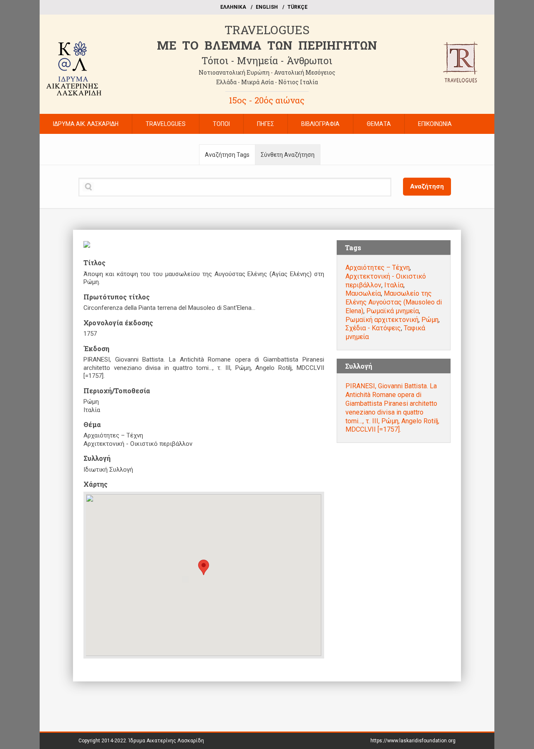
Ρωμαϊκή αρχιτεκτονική (381, 320)
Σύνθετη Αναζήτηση (288, 154)
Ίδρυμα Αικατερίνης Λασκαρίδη (166, 741)
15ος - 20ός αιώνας (267, 100)
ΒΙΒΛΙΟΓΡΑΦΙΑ (320, 124)
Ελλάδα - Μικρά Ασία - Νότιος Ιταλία (267, 82)
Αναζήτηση (427, 186)
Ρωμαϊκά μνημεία (392, 311)
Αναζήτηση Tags (227, 154)
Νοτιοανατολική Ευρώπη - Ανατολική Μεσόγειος (267, 72)
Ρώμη (429, 320)
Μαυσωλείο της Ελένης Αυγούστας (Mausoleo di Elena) (393, 302)
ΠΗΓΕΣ (265, 124)
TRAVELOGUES (267, 30)
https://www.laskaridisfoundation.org (413, 741)
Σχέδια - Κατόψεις (373, 328)
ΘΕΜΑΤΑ (379, 124)
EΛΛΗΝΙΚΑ (233, 7)
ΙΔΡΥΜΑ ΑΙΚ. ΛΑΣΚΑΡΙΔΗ (85, 124)
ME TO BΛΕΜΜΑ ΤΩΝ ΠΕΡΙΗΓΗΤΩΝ (267, 45)
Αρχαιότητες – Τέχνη (377, 267)
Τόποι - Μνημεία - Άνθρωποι (267, 60)
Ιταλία (393, 285)
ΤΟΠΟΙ (221, 124)
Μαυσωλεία (363, 293)
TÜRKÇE (297, 7)
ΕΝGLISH (267, 7)
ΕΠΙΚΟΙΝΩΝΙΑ (435, 124)
